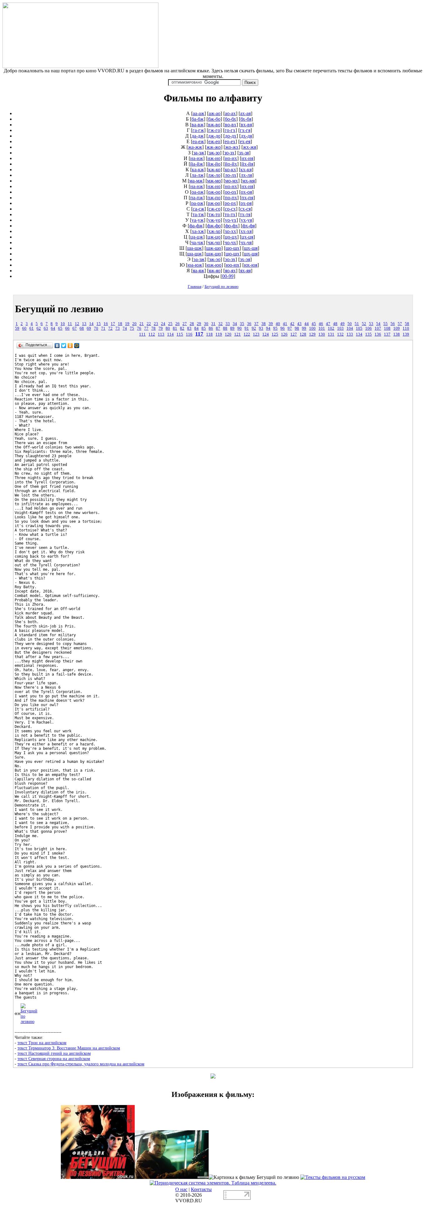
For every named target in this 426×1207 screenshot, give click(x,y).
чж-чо (214, 242)
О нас (181, 1189)
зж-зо (214, 152)
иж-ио (213, 158)
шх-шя (251, 248)
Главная (194, 286)
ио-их (231, 158)
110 (406, 328)
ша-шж (194, 248)
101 (321, 328)
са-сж (198, 208)
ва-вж (197, 124)
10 (63, 324)
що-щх (232, 253)
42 (292, 324)
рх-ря (246, 203)
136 (378, 334)
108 (387, 328)
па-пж (196, 197)
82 (182, 328)
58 (407, 324)
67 (74, 328)
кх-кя (246, 169)
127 (293, 334)
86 (211, 328)
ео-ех (230, 141)
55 (385, 324)
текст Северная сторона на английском (53, 1058)
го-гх (230, 130)
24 (163, 324)
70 (96, 328)
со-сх (230, 208)
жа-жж (195, 147)
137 (387, 334)
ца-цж (196, 237)
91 (246, 328)
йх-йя (247, 164)
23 (156, 324)
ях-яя (245, 270)
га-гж (198, 130)
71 (103, 328)
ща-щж (194, 253)
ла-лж (197, 175)
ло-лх (230, 175)
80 (168, 328)
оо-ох (230, 192)
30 (206, 324)
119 (218, 334)
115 (180, 334)
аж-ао (214, 113)
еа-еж (198, 141)
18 (120, 324)
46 (321, 324)
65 (60, 328)
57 (400, 324)
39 (271, 324)
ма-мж (196, 180)
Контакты (201, 1189)
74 (125, 328)
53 (371, 324)
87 (218, 328)
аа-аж (198, 113)
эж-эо (214, 259)
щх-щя (251, 253)
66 (67, 328)
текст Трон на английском (41, 1042)
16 (106, 324)
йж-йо (213, 164)
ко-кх (230, 169)
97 (290, 328)
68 (82, 328)
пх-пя (247, 197)
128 (303, 334)
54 (378, 324)
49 (342, 324)
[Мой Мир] (77, 346)
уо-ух (230, 220)
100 (312, 328)
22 (149, 324)
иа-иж (196, 158)
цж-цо (213, 237)
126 (284, 334)
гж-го (214, 130)
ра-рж (197, 203)
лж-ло (214, 175)
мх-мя (248, 180)
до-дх (230, 135)
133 (349, 334)
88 (225, 328)
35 (242, 324)
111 (142, 334)
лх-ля (246, 175)
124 (265, 334)
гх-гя (245, 130)
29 (199, 324)
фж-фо (214, 225)
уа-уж (197, 220)
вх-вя (246, 124)
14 (91, 324)
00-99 (228, 276)
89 (232, 328)
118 (209, 334)
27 (184, 324)
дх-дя (246, 135)
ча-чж (197, 242)
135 (368, 334)
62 (38, 328)
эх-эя (245, 259)
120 (228, 334)
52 (364, 324)
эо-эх (230, 259)
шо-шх (232, 248)
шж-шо (213, 248)
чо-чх (230, 242)
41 (285, 324)
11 (70, 324)
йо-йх (231, 164)
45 (314, 324)
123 (256, 334)
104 (349, 328)
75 (132, 328)
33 (227, 324)
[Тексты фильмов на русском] (332, 1177)
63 (46, 328)
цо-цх (231, 237)
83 (189, 328)
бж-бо (214, 119)
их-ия (247, 158)
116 (189, 334)
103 (340, 328)
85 (203, 328)
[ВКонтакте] (57, 346)
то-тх (230, 214)
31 (213, 324)
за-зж (198, 152)
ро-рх (230, 203)
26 (177, 324)
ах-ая (245, 113)
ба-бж (197, 119)
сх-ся (245, 208)
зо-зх (229, 152)
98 (297, 328)
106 (368, 328)
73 (117, 328)
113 (161, 334)
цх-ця (247, 237)
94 (268, 328)
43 (299, 324)
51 (357, 324)
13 (84, 324)
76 (139, 328)
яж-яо (214, 270)
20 (134, 324)
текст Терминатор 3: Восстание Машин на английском (68, 1047)
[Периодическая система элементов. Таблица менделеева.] (213, 1182)
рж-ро (214, 203)
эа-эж (199, 259)
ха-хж (198, 231)
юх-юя (250, 265)
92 (254, 328)
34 (235, 324)
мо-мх (231, 180)
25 (170, 324)
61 (31, 328)
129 (312, 334)
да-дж (197, 135)
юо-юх (233, 265)
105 (359, 328)
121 (237, 334)
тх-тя (245, 214)
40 (278, 324)
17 (113, 324)
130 (321, 334)
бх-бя (245, 119)
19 (127, 324)
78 (153, 328)
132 (340, 334)
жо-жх (232, 147)
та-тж (198, 214)
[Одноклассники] (70, 346)
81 (175, 328)
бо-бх (230, 119)
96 (282, 328)
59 (17, 328)
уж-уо (214, 220)
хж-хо (214, 231)
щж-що (213, 253)
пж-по (213, 197)
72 (110, 328)
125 (275, 334)
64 (53, 328)
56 (392, 324)
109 (396, 328)
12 (77, 324)
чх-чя (246, 242)
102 (331, 328)
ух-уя (246, 220)
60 (24, 328)
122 (247, 334)
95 (275, 328)
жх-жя (249, 147)
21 (141, 324)
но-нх (231, 186)
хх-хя (246, 231)
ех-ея (245, 141)
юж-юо (213, 265)
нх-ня (247, 186)
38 (263, 324)
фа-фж (196, 225)
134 (359, 334)
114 (170, 334)
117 (199, 334)
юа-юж (194, 265)
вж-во (214, 124)
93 (261, 328)
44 (306, 324)
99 (304, 328)
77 (146, 328)
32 (220, 324)
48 (335, 324)
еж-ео (214, 141)
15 (98, 324)
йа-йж (196, 164)
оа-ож (197, 192)
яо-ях (230, 270)
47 (328, 324)
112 (151, 334)
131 (331, 334)
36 (249, 324)
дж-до (214, 135)
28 (192, 324)
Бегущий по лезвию (222, 286)
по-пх (231, 197)
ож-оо (214, 192)
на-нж (196, 186)
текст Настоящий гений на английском (54, 1053)
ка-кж (198, 169)
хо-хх (230, 231)
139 (406, 334)
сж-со (214, 208)
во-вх (230, 124)
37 (256, 324)
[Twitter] (64, 346)
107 (378, 328)
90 (239, 328)
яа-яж (198, 270)
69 (89, 328)
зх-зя (244, 152)
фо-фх (231, 225)
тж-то (214, 214)
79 (160, 328)
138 (396, 334)
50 (349, 324)
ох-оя (246, 192)
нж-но (213, 186)
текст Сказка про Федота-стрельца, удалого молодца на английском (80, 1063)
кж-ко (214, 169)
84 (196, 328)
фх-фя (248, 225)
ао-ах (230, 113)
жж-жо (213, 147)
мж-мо (214, 180)
